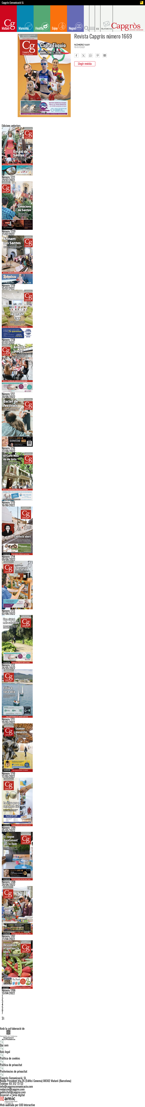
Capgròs (127, 27)
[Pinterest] (97, 55)
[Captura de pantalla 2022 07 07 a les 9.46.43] (72, 314)
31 (3, 1018)
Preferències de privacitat (13, 1071)
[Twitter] (83, 55)
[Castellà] (97, 18)
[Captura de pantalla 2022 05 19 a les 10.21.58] (72, 693)
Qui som (4, 1045)
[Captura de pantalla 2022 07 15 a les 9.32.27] (72, 259)
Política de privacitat (11, 1065)
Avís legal (5, 1052)
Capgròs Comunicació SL (13, 2)
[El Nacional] (141, 2)
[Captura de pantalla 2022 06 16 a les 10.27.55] (72, 476)
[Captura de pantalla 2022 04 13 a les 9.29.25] (72, 964)
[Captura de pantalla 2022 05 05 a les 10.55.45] (72, 802)
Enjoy (55, 28)
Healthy (39, 28)
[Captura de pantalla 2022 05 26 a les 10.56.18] (72, 639)
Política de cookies (10, 1058)
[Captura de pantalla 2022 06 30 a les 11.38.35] (72, 368)
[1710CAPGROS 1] (72, 747)
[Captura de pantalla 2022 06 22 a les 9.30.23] (72, 422)
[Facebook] (76, 55)
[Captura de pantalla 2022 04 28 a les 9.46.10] (72, 856)
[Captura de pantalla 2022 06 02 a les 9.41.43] (72, 585)
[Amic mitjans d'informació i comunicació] (72, 1099)
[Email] (105, 55)
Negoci (72, 28)
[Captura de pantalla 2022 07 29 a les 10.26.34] (72, 151)
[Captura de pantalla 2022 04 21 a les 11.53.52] (72, 910)
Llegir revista (85, 63)
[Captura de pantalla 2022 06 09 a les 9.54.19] (72, 531)
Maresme (24, 28)
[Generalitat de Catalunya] (72, 1035)
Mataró (5, 28)
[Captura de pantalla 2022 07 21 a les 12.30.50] (72, 205)
